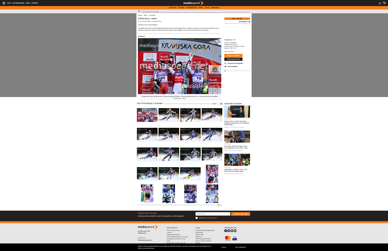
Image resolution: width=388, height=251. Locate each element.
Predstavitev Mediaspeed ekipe (205, 230)
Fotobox (169, 232)
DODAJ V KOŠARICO (233, 55)
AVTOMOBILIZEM (18, 3)
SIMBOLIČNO (215, 8)
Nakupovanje (200, 234)
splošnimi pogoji (212, 218)
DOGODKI (181, 8)
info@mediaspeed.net (145, 240)
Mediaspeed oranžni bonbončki (176, 243)
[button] (384, 3)
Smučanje (152, 15)
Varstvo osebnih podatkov (203, 241)
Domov (140, 15)
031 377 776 (141, 238)
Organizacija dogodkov (173, 234)
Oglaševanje (199, 232)
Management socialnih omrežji (176, 239)
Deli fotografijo (232, 66)
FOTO (9, 3)
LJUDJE (207, 8)
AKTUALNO (172, 8)
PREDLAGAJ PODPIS (233, 59)
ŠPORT (201, 8)
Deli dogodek (243, 21)
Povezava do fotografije (235, 63)
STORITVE (34, 3)
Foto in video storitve (173, 230)
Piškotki (198, 243)
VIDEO (28, 3)
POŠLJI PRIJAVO (239, 214)
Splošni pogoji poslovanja (203, 239)
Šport (145, 15)
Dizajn (168, 241)
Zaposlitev (199, 237)
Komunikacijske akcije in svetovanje (177, 237)
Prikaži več (141, 36)
